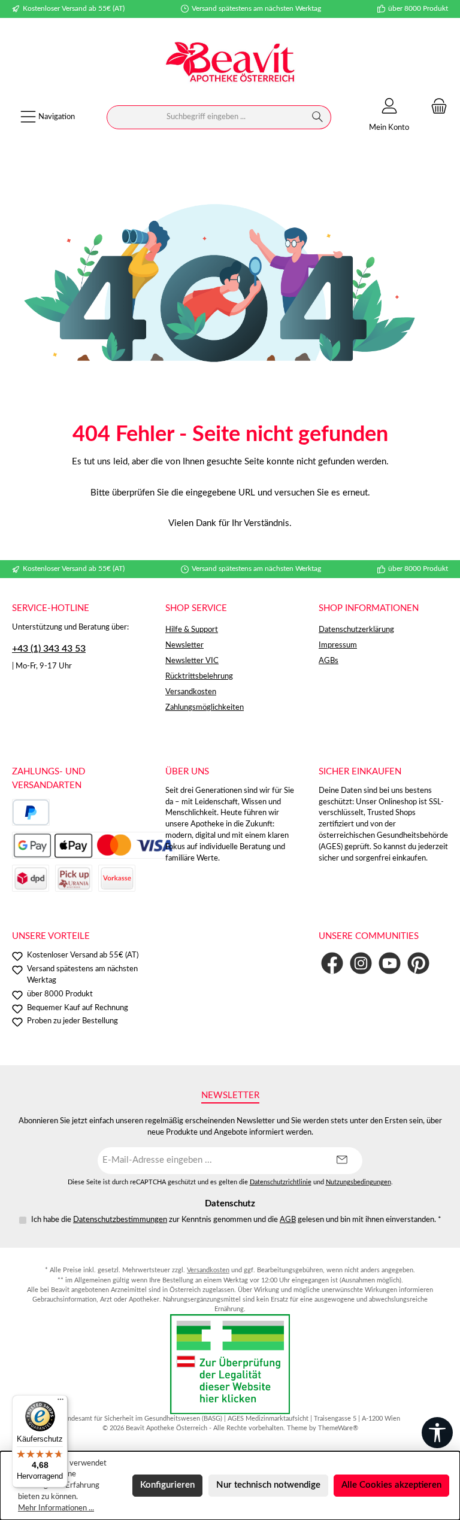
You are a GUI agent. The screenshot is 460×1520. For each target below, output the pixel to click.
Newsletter (184, 645)
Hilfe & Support (191, 629)
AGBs (328, 660)
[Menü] (60, 1402)
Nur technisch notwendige (268, 1485)
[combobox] (206, 117)
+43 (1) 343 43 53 (49, 648)
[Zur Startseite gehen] (230, 64)
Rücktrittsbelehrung (199, 676)
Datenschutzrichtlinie (280, 1182)
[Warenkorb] (435, 107)
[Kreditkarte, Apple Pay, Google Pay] (93, 845)
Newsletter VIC (192, 660)
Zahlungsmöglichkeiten (204, 707)
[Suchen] (317, 117)
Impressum (338, 645)
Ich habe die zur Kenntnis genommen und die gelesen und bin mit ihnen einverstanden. (236, 1219)
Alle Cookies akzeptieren (391, 1485)
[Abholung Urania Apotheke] (73, 878)
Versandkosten (190, 691)
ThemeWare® (338, 1428)
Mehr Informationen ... (56, 1508)
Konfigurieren (167, 1485)
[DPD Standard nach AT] (30, 878)
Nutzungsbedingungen (358, 1182)
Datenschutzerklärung (356, 629)
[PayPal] (31, 812)
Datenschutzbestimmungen (120, 1219)
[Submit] (341, 1160)
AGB (288, 1219)
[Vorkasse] (116, 878)
